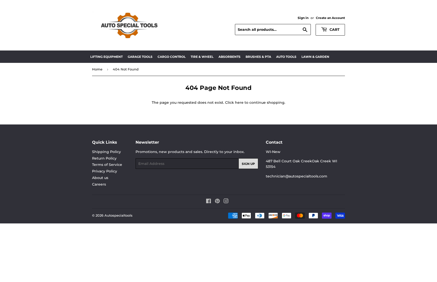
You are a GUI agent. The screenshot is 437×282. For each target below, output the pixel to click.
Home (97, 69)
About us (100, 177)
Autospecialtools (118, 215)
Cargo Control (172, 57)
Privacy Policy (104, 171)
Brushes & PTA (258, 57)
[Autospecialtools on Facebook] (208, 201)
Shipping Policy (106, 151)
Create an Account (330, 18)
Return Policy (104, 158)
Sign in (303, 18)
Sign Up (248, 164)
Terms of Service (107, 164)
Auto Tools (286, 57)
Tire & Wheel (202, 57)
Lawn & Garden (315, 57)
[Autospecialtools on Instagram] (226, 201)
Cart (334, 29)
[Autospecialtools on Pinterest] (217, 201)
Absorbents (230, 57)
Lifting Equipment (106, 57)
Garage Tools (140, 57)
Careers (99, 184)
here (239, 102)
